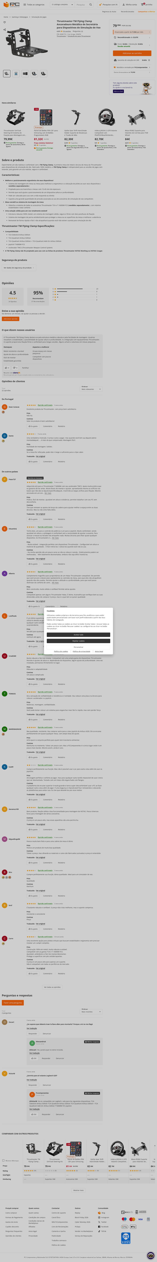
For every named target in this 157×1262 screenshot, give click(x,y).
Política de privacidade (81, 651)
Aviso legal (99, 651)
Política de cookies (61, 651)
